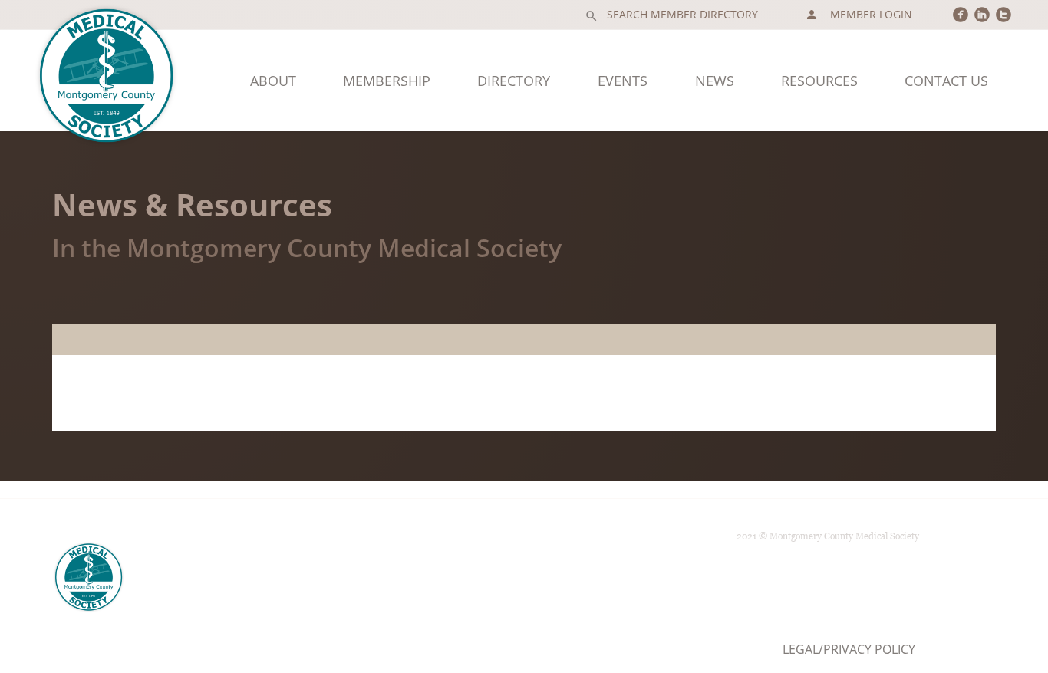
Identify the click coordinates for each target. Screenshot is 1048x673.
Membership (386, 80)
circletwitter (1003, 14)
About (273, 80)
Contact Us (946, 80)
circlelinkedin (982, 14)
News (714, 80)
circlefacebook (960, 14)
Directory (513, 80)
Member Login (858, 14)
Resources (819, 80)
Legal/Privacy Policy (849, 649)
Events (623, 80)
